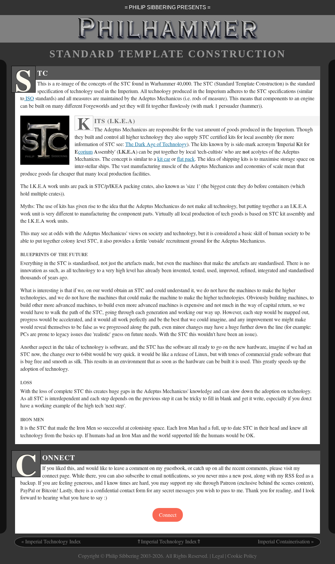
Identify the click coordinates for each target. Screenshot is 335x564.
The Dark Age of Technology (156, 144)
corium (85, 151)
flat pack (186, 158)
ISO (29, 98)
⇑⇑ (169, 541)
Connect (167, 514)
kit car (163, 158)
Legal (218, 555)
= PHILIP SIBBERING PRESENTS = (167, 7)
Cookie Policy (242, 555)
